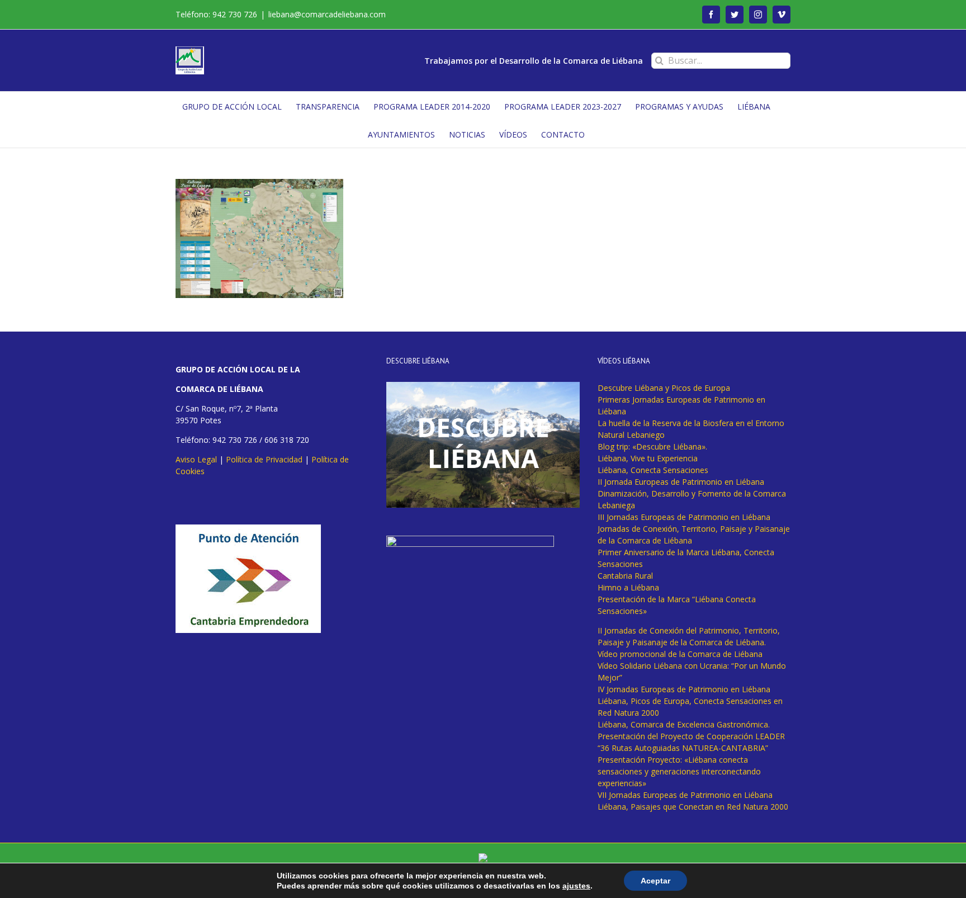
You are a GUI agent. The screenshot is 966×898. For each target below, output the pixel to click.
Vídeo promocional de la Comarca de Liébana (680, 654)
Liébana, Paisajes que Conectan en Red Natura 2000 (693, 806)
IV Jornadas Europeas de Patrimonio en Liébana (684, 689)
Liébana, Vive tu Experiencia (648, 458)
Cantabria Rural (625, 575)
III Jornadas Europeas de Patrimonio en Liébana (684, 517)
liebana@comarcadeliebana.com (327, 14)
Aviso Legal (196, 459)
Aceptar (655, 880)
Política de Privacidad (264, 459)
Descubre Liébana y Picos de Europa (664, 387)
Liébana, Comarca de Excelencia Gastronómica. (684, 724)
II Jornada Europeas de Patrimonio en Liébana (681, 481)
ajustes (576, 885)
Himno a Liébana (628, 587)
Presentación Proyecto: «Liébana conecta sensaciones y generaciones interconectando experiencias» (679, 771)
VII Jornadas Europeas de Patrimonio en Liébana (685, 795)
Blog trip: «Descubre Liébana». (652, 446)
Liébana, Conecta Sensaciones (653, 470)
